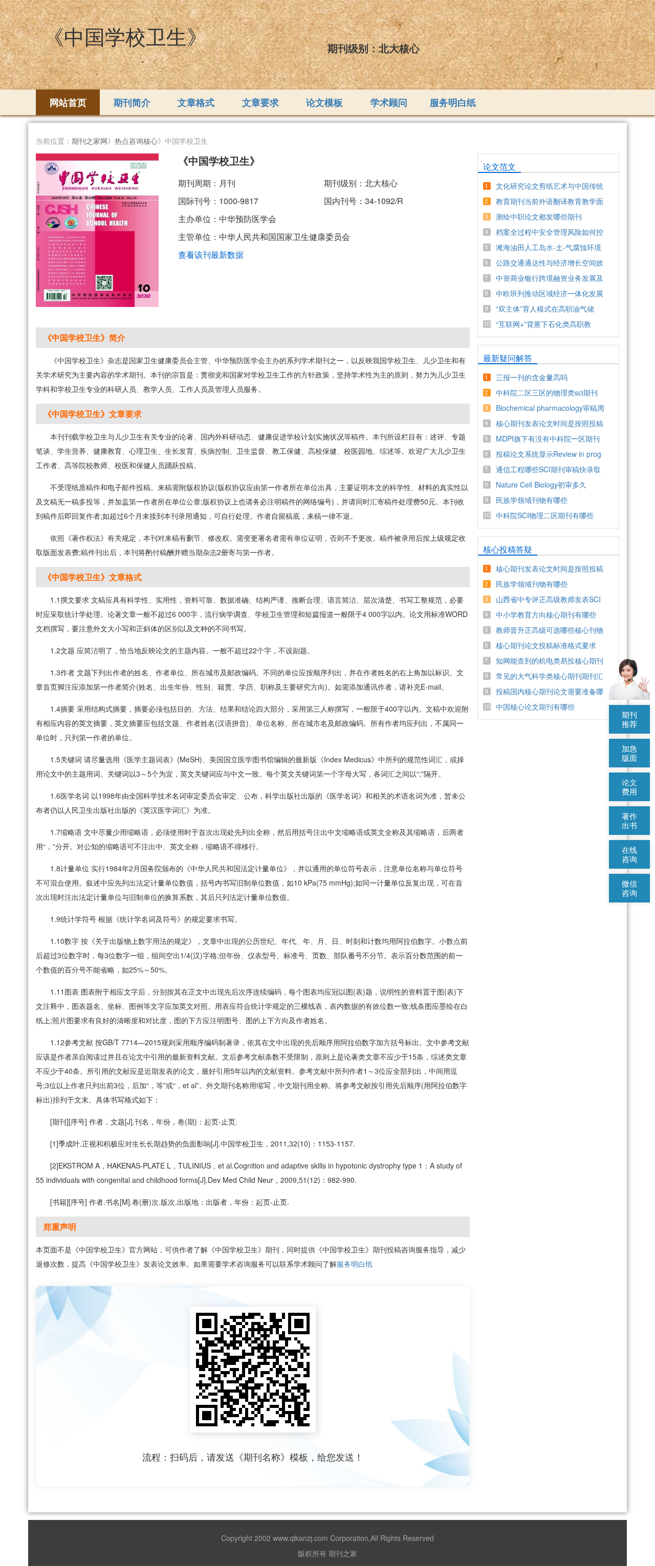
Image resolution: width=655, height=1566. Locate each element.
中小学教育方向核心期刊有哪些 (546, 614)
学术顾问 (388, 102)
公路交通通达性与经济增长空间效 (549, 262)
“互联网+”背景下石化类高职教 (543, 324)
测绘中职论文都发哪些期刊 (539, 216)
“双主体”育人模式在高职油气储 (545, 308)
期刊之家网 (89, 141)
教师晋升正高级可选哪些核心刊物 (549, 630)
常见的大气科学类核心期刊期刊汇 (549, 676)
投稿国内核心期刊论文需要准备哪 (549, 691)
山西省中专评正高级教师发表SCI (548, 599)
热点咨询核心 (136, 141)
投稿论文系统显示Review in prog (548, 454)
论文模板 (324, 102)
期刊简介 (132, 102)
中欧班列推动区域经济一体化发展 (549, 293)
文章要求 (260, 102)
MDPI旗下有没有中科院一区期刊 (548, 438)
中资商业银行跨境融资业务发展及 (549, 278)
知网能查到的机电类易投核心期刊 (549, 660)
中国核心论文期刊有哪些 (535, 706)
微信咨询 (629, 888)
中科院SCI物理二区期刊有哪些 (545, 515)
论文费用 (629, 787)
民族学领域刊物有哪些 (531, 500)
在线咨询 (629, 854)
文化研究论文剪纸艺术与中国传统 (549, 186)
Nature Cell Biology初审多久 (541, 484)
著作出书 (629, 820)
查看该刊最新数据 (211, 254)
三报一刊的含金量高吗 (531, 377)
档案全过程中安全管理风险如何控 (549, 232)
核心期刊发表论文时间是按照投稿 (549, 423)
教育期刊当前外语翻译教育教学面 (549, 201)
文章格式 (196, 102)
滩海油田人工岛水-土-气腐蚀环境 (548, 247)
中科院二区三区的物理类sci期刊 (547, 392)
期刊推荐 (629, 719)
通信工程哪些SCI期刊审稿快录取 (548, 469)
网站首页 (68, 102)
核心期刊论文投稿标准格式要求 (546, 645)
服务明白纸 (453, 102)
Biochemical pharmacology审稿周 (550, 408)
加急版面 (629, 753)
